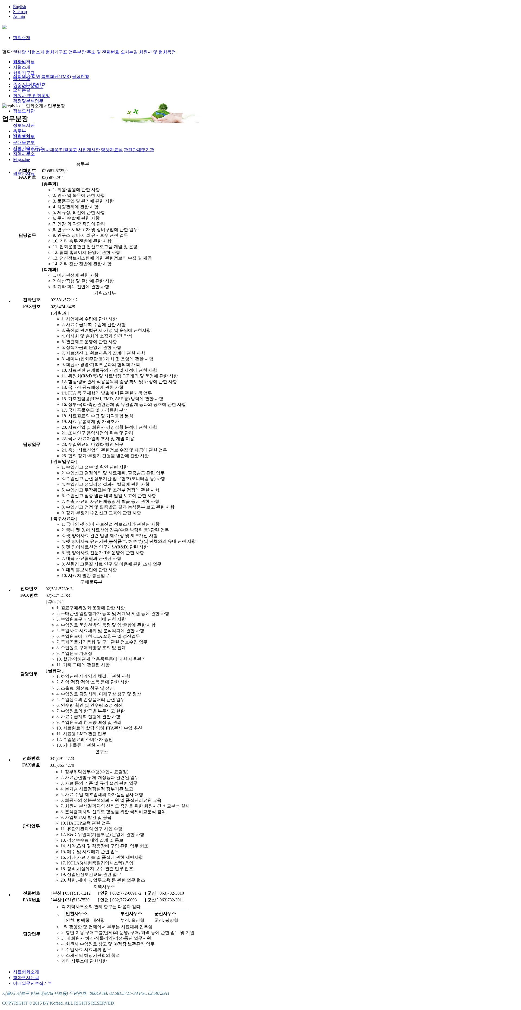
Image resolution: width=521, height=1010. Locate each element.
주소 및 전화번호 (103, 52)
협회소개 (21, 37)
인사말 (19, 52)
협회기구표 (56, 52)
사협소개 (36, 52)
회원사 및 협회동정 (157, 52)
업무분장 (77, 52)
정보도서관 (24, 111)
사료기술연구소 (28, 148)
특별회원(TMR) (56, 76)
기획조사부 (24, 136)
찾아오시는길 (26, 977)
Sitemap (20, 11)
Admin (19, 16)
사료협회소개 (26, 972)
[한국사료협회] (4, 26)
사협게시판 (89, 149)
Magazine (21, 159)
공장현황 (80, 76)
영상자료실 (112, 149)
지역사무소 (24, 154)
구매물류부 (24, 142)
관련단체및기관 (139, 149)
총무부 (19, 131)
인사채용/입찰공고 (59, 149)
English (19, 6)
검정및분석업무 (28, 101)
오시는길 (129, 52)
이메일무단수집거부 (32, 983)
